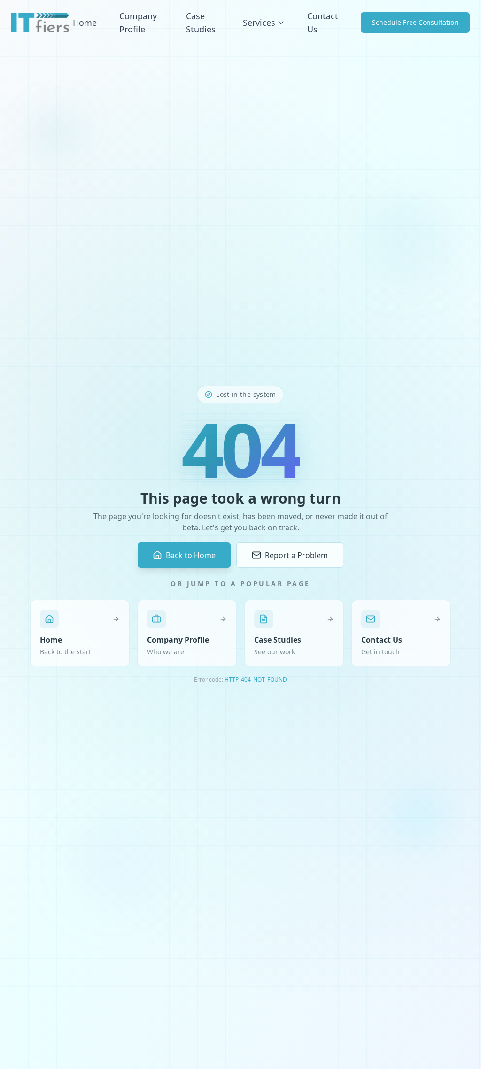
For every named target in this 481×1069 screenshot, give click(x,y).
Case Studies (201, 22)
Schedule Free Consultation (415, 22)
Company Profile (138, 22)
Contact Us (322, 22)
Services (259, 22)
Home (85, 22)
